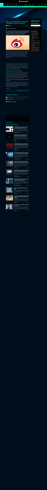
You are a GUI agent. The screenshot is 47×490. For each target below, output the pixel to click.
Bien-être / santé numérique (17, 185)
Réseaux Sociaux (17, 6)
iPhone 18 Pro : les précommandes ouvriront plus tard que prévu (21, 205)
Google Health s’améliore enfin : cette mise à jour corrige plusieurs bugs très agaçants (21, 179)
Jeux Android (5, 6)
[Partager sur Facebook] (12, 90)
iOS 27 (33, 39)
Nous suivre (27, 90)
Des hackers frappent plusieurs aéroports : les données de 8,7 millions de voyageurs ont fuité (21, 144)
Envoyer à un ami (22, 90)
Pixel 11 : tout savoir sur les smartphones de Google (35, 34)
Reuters (9, 88)
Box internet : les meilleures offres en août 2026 (36, 45)
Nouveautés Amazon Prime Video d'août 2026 (36, 44)
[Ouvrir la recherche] (45, 1)
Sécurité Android (21, 6)
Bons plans (16, 5)
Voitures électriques (16, 176)
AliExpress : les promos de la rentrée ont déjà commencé (35, 33)
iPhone (15, 210)
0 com (25, 25)
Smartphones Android (16, 132)
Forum (42, 5)
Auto (10, 5)
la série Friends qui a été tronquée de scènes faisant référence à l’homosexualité (17, 65)
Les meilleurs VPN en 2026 (35, 51)
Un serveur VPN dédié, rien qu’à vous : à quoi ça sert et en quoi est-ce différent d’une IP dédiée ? (21, 153)
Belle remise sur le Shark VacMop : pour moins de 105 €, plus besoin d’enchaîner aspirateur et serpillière (21, 196)
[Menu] (1, 1)
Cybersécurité (26, 5)
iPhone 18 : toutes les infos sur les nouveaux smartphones (36, 38)
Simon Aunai (9, 25)
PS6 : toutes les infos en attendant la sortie (36, 40)
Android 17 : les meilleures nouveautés (35, 36)
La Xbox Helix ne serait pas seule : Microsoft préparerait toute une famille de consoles (20, 135)
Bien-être (45, 5)
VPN (22, 5)
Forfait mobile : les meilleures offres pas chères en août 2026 (35, 49)
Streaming (32, 5)
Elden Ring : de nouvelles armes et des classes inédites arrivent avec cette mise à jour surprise (21, 162)
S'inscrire (35, 27)
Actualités (39, 5)
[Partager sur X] (8, 90)
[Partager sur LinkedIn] (16, 90)
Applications (11, 19)
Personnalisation (13, 6)
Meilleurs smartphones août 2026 (36, 50)
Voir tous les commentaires (10, 122)
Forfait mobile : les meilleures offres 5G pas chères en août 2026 (36, 47)
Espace (13, 5)
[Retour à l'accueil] (23, 1)
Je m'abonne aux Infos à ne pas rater (12, 28)
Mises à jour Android (9, 6)
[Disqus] (17, 112)
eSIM (29, 5)
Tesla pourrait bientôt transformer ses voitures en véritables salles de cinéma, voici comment (21, 171)
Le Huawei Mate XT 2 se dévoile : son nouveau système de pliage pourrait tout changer (21, 127)
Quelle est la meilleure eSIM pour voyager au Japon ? (21, 188)
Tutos (20, 5)
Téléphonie (1, 5)
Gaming (8, 5)
